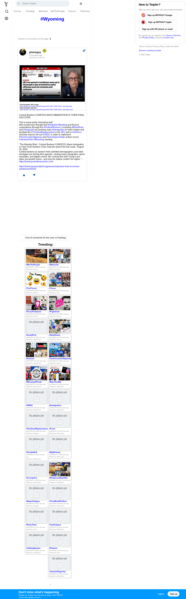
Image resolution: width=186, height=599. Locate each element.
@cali (58, 269)
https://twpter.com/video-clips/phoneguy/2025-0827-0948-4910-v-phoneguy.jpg (46, 106)
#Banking (62, 125)
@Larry (35, 269)
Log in (161, 594)
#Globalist (52, 125)
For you (17, 11)
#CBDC (46, 134)
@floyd (35, 293)
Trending (30, 11)
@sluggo (36, 433)
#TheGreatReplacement (42, 132)
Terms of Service (173, 35)
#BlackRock (77, 127)
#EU (63, 132)
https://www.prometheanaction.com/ (36, 161)
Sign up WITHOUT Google (160, 15)
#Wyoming (38, 139)
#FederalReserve (52, 127)
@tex (58, 293)
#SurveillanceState (56, 137)
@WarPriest (37, 339)
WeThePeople (58, 11)
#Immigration (58, 130)
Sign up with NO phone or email (158, 29)
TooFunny (85, 11)
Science (72, 11)
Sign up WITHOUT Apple (160, 22)
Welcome (43, 11)
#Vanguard (28, 130)
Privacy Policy (148, 37)
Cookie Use (168, 37)
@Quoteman (37, 363)
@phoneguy (60, 433)
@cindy (59, 339)
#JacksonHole (26, 139)
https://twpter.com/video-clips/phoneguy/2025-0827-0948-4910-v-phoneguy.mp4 (46, 109)
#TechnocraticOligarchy (30, 137)
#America (77, 132)
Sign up (173, 594)
